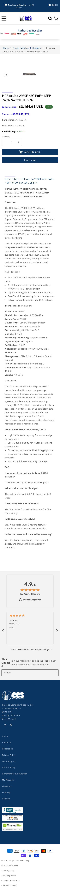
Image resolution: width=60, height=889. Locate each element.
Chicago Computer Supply (18, 860)
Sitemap (6, 792)
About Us (6, 742)
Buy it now (30, 160)
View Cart (7, 786)
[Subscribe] (55, 672)
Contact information (11, 880)
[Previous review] (3, 630)
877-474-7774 (9, 718)
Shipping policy (9, 876)
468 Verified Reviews (30, 594)
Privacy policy (9, 871)
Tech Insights (9, 761)
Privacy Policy (9, 755)
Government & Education (14, 773)
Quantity (6, 136)
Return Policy (8, 767)
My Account (8, 780)
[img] (30, 589)
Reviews (6, 798)
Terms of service (9, 885)
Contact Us (7, 748)
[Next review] (57, 630)
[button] (50, 18)
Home (5, 736)
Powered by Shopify (9, 865)
